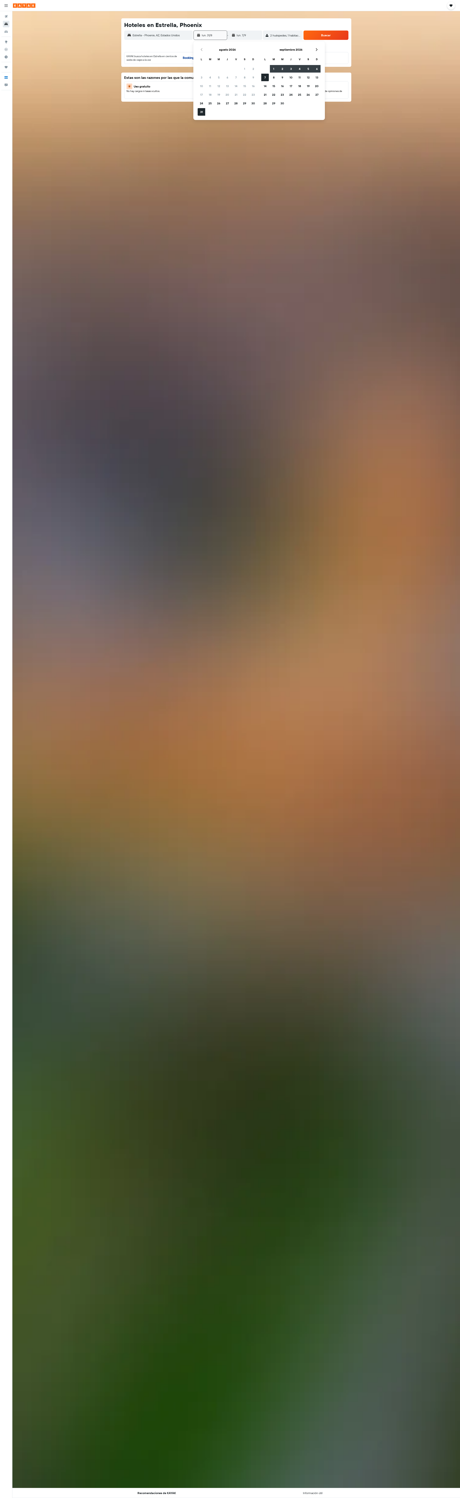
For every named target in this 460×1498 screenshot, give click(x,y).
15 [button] (244, 86)
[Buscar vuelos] (6, 16)
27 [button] (227, 103)
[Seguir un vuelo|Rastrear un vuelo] (6, 49)
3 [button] (201, 77)
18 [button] (210, 94)
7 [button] (236, 77)
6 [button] (227, 77)
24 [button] (201, 103)
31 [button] (201, 112)
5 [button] (219, 77)
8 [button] (244, 77)
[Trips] (6, 67)
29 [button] (244, 103)
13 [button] (227, 86)
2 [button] (253, 69)
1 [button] (244, 69)
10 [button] (201, 86)
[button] (6, 6)
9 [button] (253, 77)
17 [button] (201, 94)
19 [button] (218, 94)
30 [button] (253, 103)
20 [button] (227, 94)
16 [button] (253, 86)
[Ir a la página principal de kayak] (24, 5)
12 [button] (218, 86)
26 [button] (218, 103)
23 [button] (253, 94)
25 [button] (210, 103)
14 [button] (236, 86)
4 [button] (210, 77)
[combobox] (162, 35)
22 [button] (244, 94)
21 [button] (236, 94)
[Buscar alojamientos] (6, 24)
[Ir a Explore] (6, 41)
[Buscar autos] (6, 31)
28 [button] (236, 103)
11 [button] (210, 86)
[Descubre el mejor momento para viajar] (6, 57)
